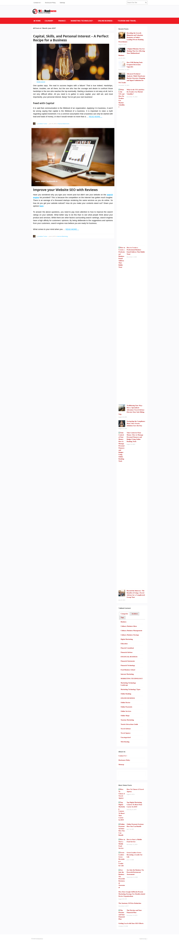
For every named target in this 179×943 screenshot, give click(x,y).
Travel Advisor (126, 728)
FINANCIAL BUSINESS (129, 657)
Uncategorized (126, 737)
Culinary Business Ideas (129, 626)
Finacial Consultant (127, 648)
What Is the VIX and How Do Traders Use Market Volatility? (135, 92)
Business (123, 622)
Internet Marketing (62, 236)
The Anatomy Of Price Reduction (130, 903)
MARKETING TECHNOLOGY (82, 21)
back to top (143, 939)
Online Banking (126, 694)
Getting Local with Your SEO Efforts (131, 923)
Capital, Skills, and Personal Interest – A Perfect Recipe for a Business (71, 38)
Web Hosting (125, 742)
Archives (135, 614)
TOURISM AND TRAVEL (127, 21)
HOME (38, 21)
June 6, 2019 (52, 236)
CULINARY (49, 21)
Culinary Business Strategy (130, 635)
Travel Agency (126, 733)
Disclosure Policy (50, 3)
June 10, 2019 (52, 123)
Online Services (126, 711)
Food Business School (128, 670)
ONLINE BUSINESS (105, 21)
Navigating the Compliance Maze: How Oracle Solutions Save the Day (136, 423)
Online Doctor (125, 702)
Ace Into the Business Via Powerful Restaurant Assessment (135, 872)
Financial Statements (63, 123)
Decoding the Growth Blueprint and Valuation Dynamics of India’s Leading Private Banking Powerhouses (131, 37)
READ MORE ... (95, 117)
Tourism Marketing (127, 720)
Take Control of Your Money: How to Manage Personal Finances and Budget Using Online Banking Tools (135, 437)
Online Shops (125, 715)
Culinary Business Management (131, 630)
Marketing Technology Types (130, 689)
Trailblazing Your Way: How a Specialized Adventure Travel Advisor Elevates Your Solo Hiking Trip (131, 410)
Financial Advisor (127, 652)
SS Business (39, 939)
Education (124, 643)
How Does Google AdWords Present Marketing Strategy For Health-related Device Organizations (132, 894)
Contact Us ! (37, 3)
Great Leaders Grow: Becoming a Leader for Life (134, 855)
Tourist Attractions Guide (129, 724)
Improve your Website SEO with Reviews (65, 189)
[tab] (124, 614)
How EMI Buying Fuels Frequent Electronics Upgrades (135, 65)
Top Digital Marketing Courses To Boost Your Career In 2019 (134, 805)
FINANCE (61, 21)
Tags (122, 617)
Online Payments (126, 707)
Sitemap (62, 3)
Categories (124, 614)
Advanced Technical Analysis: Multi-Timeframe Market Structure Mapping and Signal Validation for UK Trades (132, 78)
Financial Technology (128, 665)
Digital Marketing (127, 639)
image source (41, 82)
